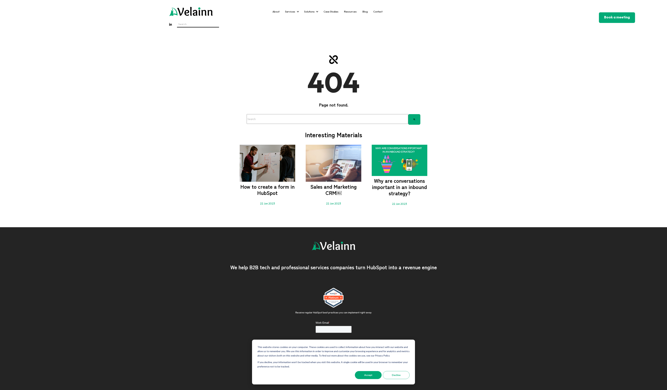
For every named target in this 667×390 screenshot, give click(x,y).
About (276, 11)
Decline (396, 374)
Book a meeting (617, 17)
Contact (377, 11)
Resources (350, 11)
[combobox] (327, 119)
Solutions (309, 11)
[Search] (414, 119)
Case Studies (331, 11)
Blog (365, 11)
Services (290, 11)
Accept (368, 374)
